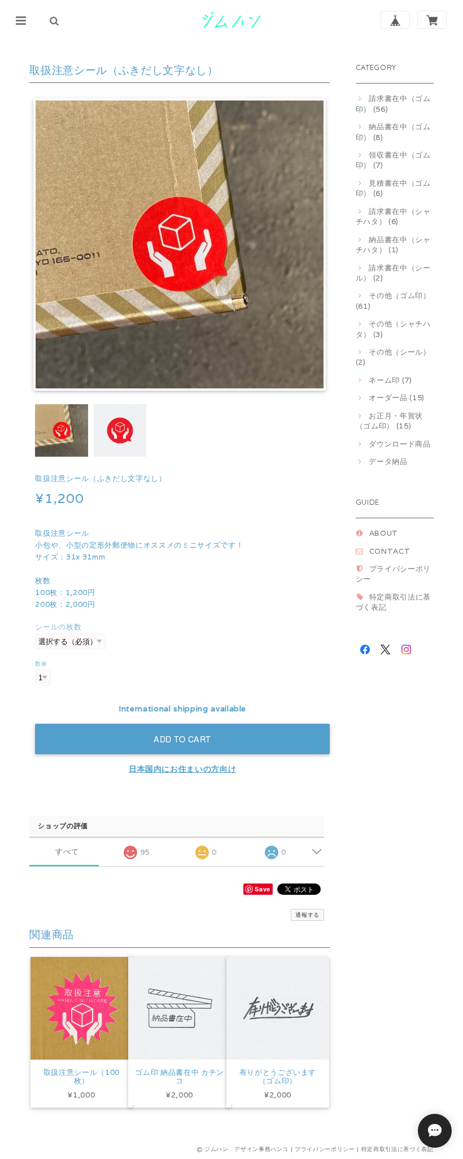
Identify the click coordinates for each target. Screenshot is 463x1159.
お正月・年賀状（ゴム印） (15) (389, 421)
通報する (307, 915)
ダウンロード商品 (399, 444)
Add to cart (182, 739)
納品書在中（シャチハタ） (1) (393, 245)
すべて (66, 851)
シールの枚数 (58, 627)
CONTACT (389, 551)
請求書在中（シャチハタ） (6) (393, 216)
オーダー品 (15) (397, 398)
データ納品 (388, 461)
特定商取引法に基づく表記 (397, 1149)
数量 (41, 663)
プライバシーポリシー (325, 1149)
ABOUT (383, 533)
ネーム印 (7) (390, 380)
